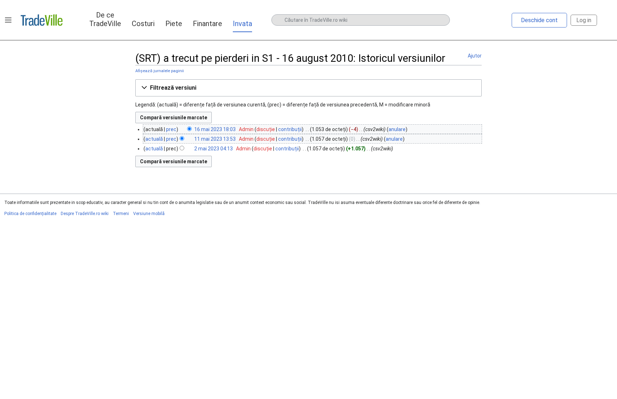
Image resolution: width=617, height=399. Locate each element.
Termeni (121, 213)
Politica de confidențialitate (30, 213)
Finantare (207, 23)
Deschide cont (539, 20)
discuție (265, 129)
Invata (242, 23)
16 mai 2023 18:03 (215, 129)
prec (171, 129)
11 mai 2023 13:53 (215, 139)
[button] (8, 20)
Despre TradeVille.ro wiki (85, 213)
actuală (154, 139)
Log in (583, 20)
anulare (397, 129)
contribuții (290, 129)
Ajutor (475, 56)
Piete (173, 23)
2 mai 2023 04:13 (213, 148)
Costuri (143, 23)
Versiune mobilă (149, 213)
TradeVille (41, 20)
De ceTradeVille (105, 19)
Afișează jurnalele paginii (159, 70)
